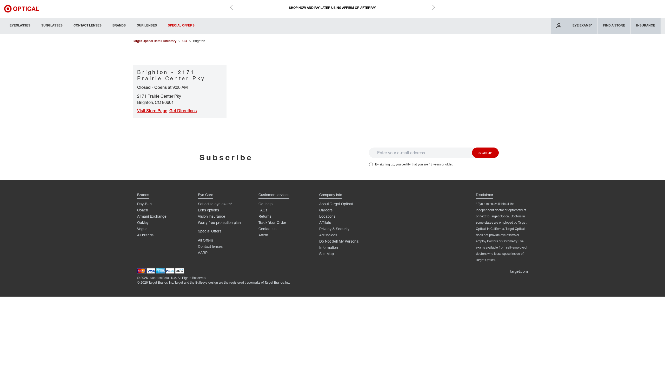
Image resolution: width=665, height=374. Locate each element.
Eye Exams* (582, 25)
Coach (142, 210)
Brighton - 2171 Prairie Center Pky (171, 75)
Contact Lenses (88, 25)
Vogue (142, 228)
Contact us (267, 228)
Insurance (645, 25)
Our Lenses (147, 25)
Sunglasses (52, 25)
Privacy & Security (334, 228)
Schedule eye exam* (215, 204)
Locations (327, 216)
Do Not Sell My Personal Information (339, 244)
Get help (265, 204)
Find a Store (614, 25)
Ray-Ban (144, 204)
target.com (519, 271)
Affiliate (325, 222)
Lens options (208, 210)
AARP (203, 252)
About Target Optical (336, 204)
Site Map (326, 253)
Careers (325, 210)
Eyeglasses (20, 25)
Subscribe (226, 157)
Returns (264, 216)
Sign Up (485, 153)
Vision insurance (211, 216)
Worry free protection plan (219, 222)
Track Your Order (272, 222)
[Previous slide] (231, 7)
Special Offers (181, 25)
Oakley (143, 222)
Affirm (263, 235)
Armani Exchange (152, 216)
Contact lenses (210, 246)
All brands (145, 235)
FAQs (262, 210)
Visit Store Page (152, 110)
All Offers (205, 240)
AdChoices (328, 235)
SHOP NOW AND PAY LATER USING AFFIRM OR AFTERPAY (332, 8)
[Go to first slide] (433, 7)
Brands (119, 25)
